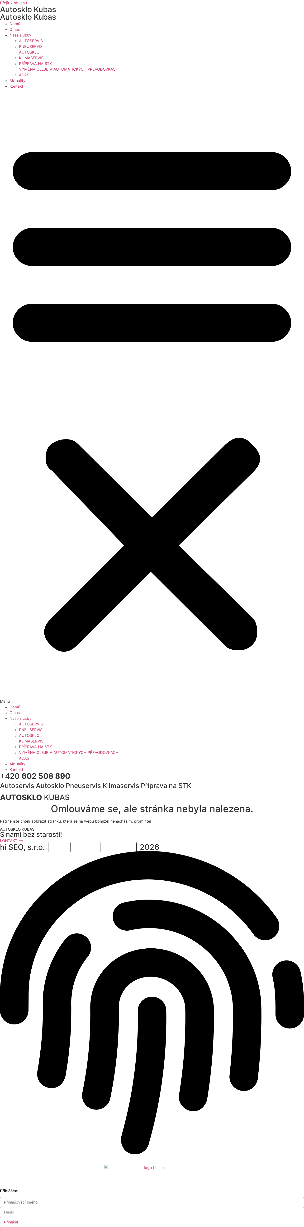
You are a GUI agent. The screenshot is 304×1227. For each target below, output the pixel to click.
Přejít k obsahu (13, 2)
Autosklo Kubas (28, 9)
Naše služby (20, 35)
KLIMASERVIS (31, 57)
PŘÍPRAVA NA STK (35, 63)
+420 (35, 776)
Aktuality (17, 80)
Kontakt (16, 86)
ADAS (24, 74)
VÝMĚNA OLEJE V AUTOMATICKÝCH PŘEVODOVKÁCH (69, 69)
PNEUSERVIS (31, 46)
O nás (15, 29)
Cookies (39, 1158)
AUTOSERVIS (31, 40)
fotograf (118, 847)
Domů (15, 23)
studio (85, 847)
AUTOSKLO (29, 52)
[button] (152, 396)
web (59, 847)
